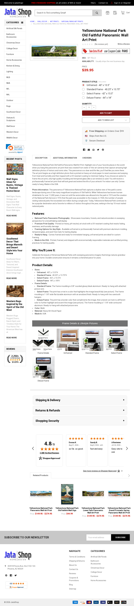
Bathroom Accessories (11, 35)
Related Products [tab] (40, 475)
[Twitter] (98, 150)
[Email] (89, 150)
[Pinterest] (103, 150)
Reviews (72, 573)
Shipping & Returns (77, 561)
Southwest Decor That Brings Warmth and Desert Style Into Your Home (14, 246)
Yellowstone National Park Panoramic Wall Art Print (41, 509)
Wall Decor (10, 126)
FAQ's (93, 3)
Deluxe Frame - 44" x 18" (99, 97)
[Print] (93, 150)
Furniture (10, 54)
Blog (71, 585)
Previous (123, 475)
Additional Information (65, 158)
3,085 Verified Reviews (49, 453)
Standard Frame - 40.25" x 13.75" (103, 89)
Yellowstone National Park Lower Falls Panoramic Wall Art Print (93, 510)
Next (128, 475)
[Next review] (127, 448)
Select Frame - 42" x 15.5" (100, 93)
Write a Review (124, 44)
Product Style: (94, 82)
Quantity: (87, 104)
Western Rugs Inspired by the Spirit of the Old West (15, 305)
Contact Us (103, 3)
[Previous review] (33, 448)
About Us (73, 565)
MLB (8, 77)
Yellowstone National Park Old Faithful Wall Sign (67, 509)
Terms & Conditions (77, 557)
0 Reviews (87, 158)
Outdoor (9, 100)
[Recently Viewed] (116, 12)
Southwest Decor (13, 112)
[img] (49, 449)
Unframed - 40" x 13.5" (98, 85)
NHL (8, 95)
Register (127, 3)
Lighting (9, 71)
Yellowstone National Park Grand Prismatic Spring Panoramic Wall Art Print (119, 510)
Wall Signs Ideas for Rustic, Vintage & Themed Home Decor (14, 185)
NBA (8, 83)
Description (41, 158)
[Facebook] (84, 150)
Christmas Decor (13, 43)
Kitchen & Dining (13, 66)
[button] (14, 148)
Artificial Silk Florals (14, 28)
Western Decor (12, 132)
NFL (7, 89)
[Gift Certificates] (108, 12)
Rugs (8, 106)
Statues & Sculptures (10, 119)
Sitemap (72, 589)
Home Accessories (14, 60)
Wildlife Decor (12, 138)
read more (11, 216)
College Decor (12, 48)
